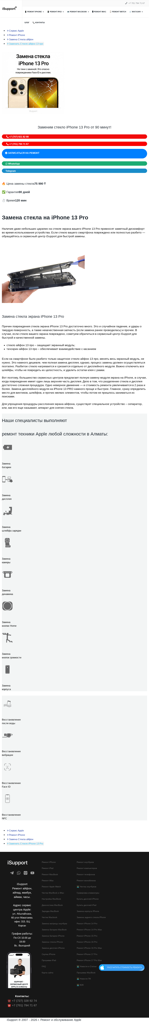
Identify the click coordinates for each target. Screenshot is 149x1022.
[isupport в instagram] (25, 873)
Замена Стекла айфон (20, 39)
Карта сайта (47, 972)
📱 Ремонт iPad (54, 12)
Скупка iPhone (48, 954)
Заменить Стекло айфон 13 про (25, 44)
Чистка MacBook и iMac (53, 893)
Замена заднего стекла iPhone (91, 917)
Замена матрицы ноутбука (54, 923)
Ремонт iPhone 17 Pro (87, 954)
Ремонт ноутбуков (85, 862)
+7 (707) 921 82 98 (19, 137)
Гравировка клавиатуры (88, 893)
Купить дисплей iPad (86, 905)
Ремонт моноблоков (86, 880)
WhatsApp (14, 163)
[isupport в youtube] (32, 873)
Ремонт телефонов (86, 874)
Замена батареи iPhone (53, 936)
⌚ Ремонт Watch (117, 12)
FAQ (44, 966)
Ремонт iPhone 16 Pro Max (89, 948)
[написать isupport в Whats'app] (19, 873)
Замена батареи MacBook (54, 929)
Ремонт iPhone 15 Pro (87, 936)
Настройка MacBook (51, 899)
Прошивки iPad (49, 960)
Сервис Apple (16, 31)
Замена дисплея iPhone (53, 948)
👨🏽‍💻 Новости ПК (84, 979)
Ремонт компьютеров (87, 868)
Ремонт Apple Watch (51, 886)
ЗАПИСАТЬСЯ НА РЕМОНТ (23, 153)
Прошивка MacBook (86, 972)
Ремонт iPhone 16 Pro (87, 942)
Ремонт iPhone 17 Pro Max (89, 960)
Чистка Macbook (49, 917)
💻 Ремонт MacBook (77, 12)
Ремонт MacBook (50, 874)
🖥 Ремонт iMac (99, 12)
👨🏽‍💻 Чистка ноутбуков (86, 886)
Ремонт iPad (47, 868)
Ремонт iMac (48, 880)
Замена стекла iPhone (52, 942)
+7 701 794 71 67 (136, 3)
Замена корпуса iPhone (88, 911)
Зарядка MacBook (50, 911)
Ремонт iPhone (16, 35)
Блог (27, 23)
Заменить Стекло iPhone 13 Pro (25, 843)
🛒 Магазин (135, 12)
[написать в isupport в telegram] (12, 873)
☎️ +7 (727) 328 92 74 (22, 1000)
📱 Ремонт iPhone (33, 12)
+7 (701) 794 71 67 (19, 144)
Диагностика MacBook (52, 905)
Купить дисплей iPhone (88, 899)
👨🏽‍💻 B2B (80, 985)
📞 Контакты (39, 23)
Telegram (11, 171)
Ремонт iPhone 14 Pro (87, 923)
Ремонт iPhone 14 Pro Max (89, 929)
